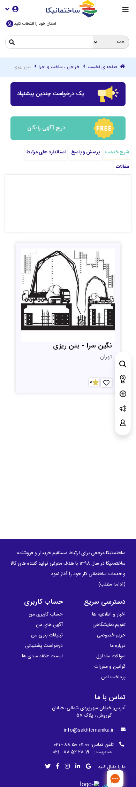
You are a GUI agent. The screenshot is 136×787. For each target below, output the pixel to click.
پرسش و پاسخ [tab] (85, 152)
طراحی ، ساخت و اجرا (59, 67)
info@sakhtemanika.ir (89, 730)
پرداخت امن (113, 677)
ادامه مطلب (111, 584)
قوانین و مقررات (110, 667)
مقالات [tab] (122, 167)
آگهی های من (49, 625)
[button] (11, 9)
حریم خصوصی (111, 635)
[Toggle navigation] (125, 10)
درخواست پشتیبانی (44, 646)
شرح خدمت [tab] (117, 152)
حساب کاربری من (46, 614)
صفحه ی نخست (103, 67)
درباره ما (118, 646)
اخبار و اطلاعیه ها (109, 614)
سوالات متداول (111, 656)
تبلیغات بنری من (47, 635)
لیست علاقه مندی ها (42, 656)
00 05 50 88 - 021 (71, 745)
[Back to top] (92, 778)
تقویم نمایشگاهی (109, 625)
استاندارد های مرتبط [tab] (46, 152)
